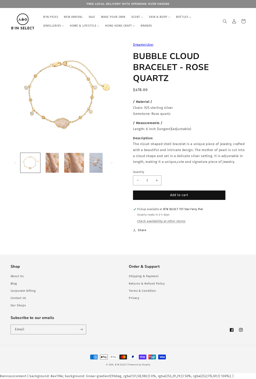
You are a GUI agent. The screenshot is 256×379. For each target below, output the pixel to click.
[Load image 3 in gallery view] (74, 163)
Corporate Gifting (23, 291)
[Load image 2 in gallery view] (52, 163)
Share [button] (142, 230)
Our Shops (18, 305)
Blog (14, 283)
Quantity (138, 172)
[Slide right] (111, 162)
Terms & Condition (142, 291)
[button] (225, 21)
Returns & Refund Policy (147, 283)
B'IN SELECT (121, 364)
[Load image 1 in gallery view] (30, 163)
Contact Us (18, 298)
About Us (17, 276)
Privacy (134, 298)
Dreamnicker (143, 45)
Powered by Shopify (139, 364)
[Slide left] (15, 162)
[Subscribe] (81, 329)
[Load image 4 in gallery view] (96, 163)
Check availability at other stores (161, 221)
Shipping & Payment (143, 276)
